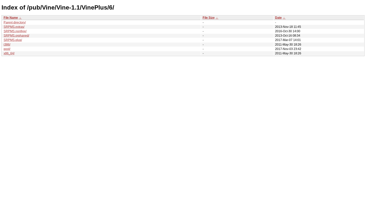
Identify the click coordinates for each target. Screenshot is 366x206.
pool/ (7, 49)
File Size (209, 17)
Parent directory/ (15, 22)
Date (278, 17)
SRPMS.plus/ (13, 40)
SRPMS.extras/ (14, 26)
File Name (11, 17)
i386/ (7, 44)
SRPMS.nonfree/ (15, 31)
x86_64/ (9, 53)
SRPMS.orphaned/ (16, 35)
